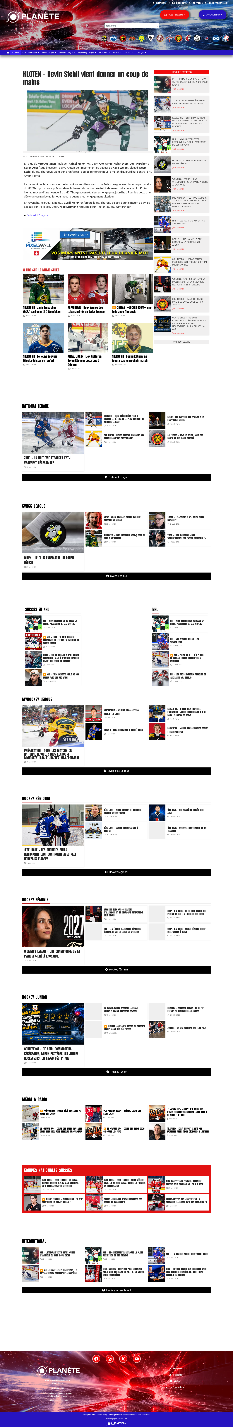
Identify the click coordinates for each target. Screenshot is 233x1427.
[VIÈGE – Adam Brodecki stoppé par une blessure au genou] (93, 520)
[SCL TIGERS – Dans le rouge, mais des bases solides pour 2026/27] (162, 304)
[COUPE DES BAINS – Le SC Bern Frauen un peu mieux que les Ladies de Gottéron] (157, 914)
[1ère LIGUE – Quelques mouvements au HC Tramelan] (157, 830)
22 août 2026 (111, 524)
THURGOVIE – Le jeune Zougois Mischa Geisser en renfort (40, 358)
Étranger (140, 52)
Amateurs (103, 52)
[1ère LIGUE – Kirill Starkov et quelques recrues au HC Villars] (93, 812)
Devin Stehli (32, 215)
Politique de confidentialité (58, 1400)
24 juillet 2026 (175, 1015)
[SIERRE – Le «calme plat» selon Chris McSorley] (157, 520)
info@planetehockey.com (57, 1396)
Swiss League (48, 52)
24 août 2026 (179, 228)
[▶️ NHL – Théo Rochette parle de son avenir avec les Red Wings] (33, 677)
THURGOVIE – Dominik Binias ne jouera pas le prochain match (130, 358)
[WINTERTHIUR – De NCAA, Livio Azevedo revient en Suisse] (93, 713)
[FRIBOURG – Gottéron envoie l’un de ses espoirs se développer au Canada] (157, 1011)
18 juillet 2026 (111, 816)
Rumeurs (15, 52)
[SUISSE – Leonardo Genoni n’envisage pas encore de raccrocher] (94, 1202)
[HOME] (8, 52)
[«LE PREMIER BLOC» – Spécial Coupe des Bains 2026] (93, 1113)
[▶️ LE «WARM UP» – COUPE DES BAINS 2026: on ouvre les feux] (93, 1131)
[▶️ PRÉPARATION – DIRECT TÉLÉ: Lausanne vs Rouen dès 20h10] (30, 1113)
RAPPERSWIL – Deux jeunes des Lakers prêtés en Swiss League (86, 309)
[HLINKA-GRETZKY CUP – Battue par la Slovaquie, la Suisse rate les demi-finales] (156, 1202)
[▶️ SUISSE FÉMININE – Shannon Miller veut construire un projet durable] (32, 1202)
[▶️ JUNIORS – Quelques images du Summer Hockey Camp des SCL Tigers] (93, 1029)
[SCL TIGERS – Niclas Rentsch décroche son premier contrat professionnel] (162, 264)
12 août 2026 (50, 647)
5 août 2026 (174, 735)
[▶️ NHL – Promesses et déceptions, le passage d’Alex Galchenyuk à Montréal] (160, 659)
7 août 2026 (174, 719)
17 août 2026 (110, 1135)
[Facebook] (96, 1359)
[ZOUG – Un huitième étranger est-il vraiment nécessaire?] (162, 104)
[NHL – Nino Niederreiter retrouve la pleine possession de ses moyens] (162, 144)
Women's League (66, 52)
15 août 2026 (111, 1206)
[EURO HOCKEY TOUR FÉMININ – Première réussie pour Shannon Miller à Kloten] (156, 1184)
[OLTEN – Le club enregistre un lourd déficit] (162, 164)
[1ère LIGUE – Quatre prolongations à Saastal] (93, 830)
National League (29, 52)
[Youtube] (137, 1359)
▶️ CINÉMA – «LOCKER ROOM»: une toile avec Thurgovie (132, 309)
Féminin (127, 52)
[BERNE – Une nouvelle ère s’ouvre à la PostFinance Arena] (162, 244)
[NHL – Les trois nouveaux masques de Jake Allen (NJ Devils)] (160, 677)
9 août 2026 (30, 863)
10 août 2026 (31, 762)
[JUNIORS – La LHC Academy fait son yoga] (157, 1029)
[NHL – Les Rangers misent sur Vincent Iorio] (162, 224)
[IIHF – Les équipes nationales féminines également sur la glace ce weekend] (93, 932)
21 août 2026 (175, 524)
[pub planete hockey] (88, 243)
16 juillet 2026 (175, 816)
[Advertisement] (181, 364)
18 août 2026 (175, 542)
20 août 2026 (173, 1119)
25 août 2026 (179, 89)
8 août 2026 (110, 717)
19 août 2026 (46, 1135)
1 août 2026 (49, 665)
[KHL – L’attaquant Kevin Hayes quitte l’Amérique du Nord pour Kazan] (162, 84)
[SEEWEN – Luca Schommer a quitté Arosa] (93, 731)
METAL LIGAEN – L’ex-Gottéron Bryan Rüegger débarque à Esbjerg (85, 360)
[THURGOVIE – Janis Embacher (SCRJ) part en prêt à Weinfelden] (93, 538)
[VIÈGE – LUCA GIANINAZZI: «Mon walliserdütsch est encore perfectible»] (157, 538)
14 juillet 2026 (50, 681)
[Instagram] (110, 1359)
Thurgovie (43, 215)
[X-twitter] (123, 1359)
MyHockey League (86, 52)
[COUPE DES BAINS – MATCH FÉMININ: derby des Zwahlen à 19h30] (157, 932)
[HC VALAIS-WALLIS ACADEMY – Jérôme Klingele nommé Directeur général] (93, 1011)
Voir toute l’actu (181, 342)
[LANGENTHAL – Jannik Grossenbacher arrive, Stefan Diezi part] (157, 731)
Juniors (116, 52)
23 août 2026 (177, 681)
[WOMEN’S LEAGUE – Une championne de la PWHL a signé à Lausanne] (162, 184)
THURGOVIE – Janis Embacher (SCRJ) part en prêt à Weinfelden (42, 309)
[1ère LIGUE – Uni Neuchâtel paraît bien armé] (157, 812)
